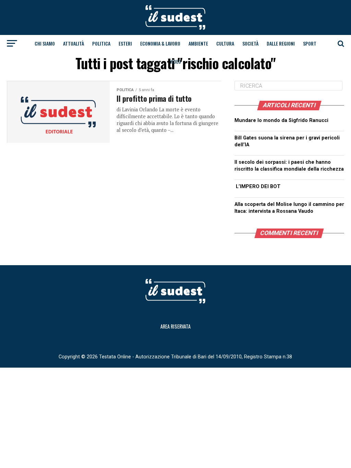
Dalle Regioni (281, 43)
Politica (101, 43)
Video (175, 61)
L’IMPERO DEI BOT (258, 186)
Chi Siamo (45, 43)
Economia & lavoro (160, 43)
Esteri (125, 43)
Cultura (225, 43)
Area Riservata (175, 326)
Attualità (73, 43)
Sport (309, 43)
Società (250, 43)
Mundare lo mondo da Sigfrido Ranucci (281, 120)
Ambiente (198, 43)
